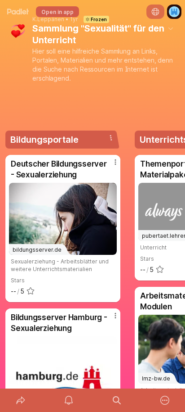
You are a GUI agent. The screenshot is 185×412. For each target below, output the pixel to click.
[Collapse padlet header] (170, 28)
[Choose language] (155, 12)
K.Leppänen (48, 19)
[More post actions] (109, 165)
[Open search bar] (116, 400)
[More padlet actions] (164, 400)
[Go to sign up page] (174, 12)
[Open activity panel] (68, 400)
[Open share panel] (20, 400)
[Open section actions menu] (111, 138)
